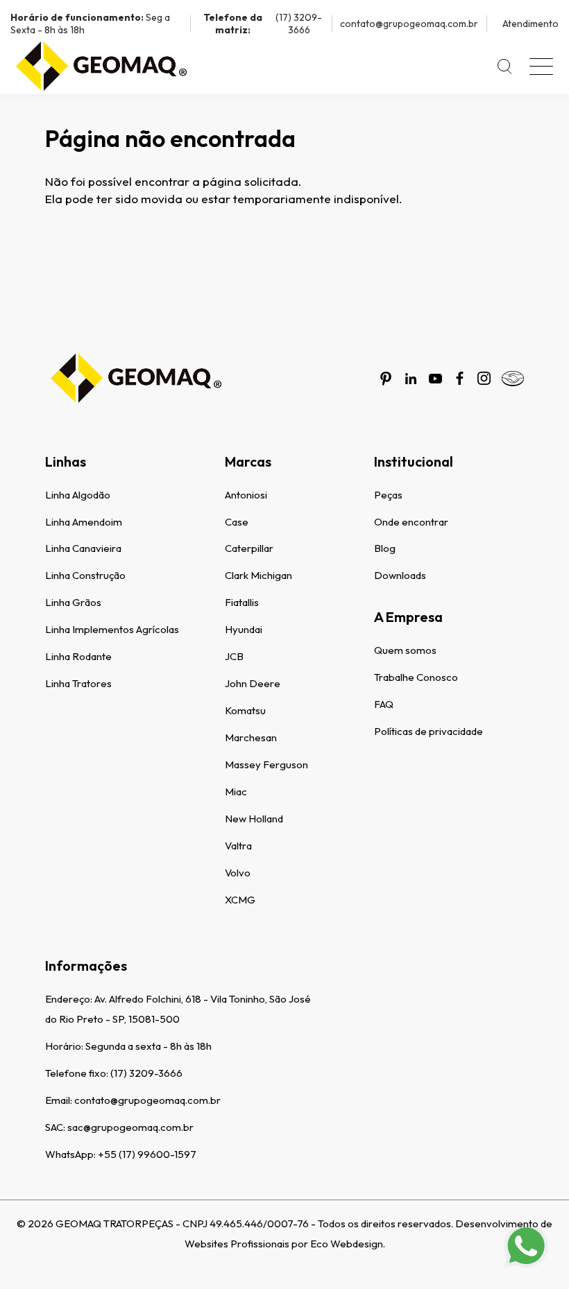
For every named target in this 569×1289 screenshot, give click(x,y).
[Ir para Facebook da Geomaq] (459, 378)
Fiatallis (242, 602)
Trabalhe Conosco (416, 677)
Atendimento (530, 23)
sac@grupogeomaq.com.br (130, 1127)
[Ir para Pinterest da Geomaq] (386, 379)
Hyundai (243, 629)
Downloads (400, 575)
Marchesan (251, 737)
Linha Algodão (77, 494)
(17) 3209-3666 (262, 23)
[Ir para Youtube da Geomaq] (435, 378)
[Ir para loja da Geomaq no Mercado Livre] (513, 378)
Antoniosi (246, 494)
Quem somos (405, 650)
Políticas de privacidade (428, 731)
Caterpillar (249, 548)
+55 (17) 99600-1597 (147, 1154)
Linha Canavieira (83, 548)
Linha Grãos (73, 602)
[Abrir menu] (541, 66)
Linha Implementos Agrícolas (112, 629)
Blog (385, 548)
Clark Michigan (258, 575)
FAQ (383, 704)
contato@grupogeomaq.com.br (409, 23)
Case (236, 521)
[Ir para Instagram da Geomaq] (484, 378)
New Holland (254, 818)
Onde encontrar (411, 521)
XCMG (240, 899)
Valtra (238, 845)
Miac (236, 791)
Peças (388, 494)
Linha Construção (85, 575)
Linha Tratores (78, 683)
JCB (234, 656)
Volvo (237, 872)
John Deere (252, 683)
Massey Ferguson (266, 764)
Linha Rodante (78, 656)
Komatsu (245, 710)
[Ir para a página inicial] (100, 66)
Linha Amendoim (83, 521)
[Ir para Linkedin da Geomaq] (411, 379)
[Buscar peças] (504, 66)
